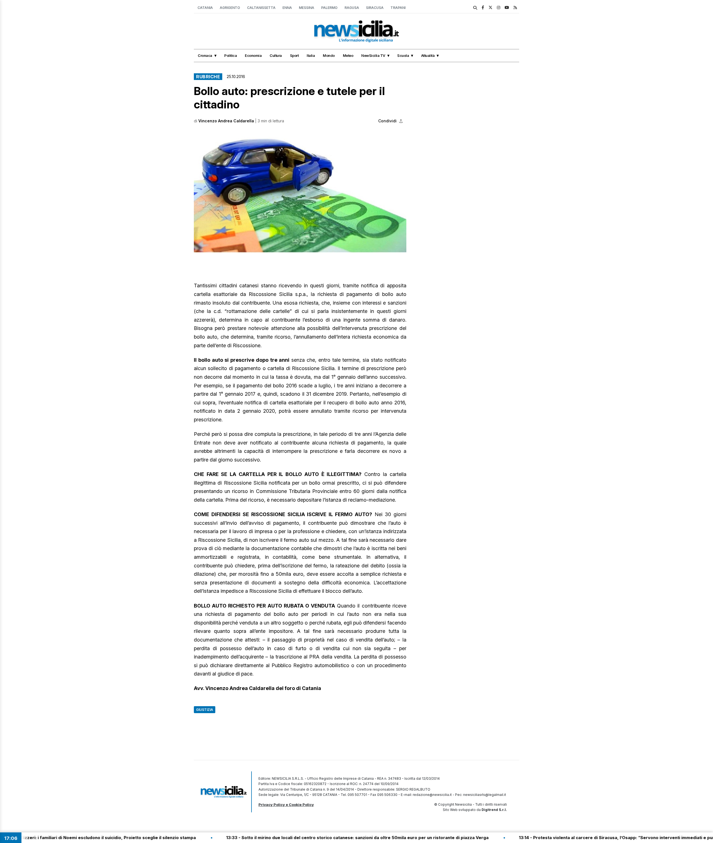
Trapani (398, 8)
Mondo (329, 55)
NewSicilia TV (373, 55)
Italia (311, 55)
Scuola (403, 55)
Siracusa (375, 8)
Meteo (348, 55)
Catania (205, 8)
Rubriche (208, 76)
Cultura (276, 55)
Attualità (428, 55)
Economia (253, 55)
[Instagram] (498, 7)
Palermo (329, 8)
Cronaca (205, 55)
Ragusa (352, 8)
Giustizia (204, 710)
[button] (300, 192)
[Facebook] (483, 7)
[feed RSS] (515, 7)
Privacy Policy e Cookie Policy (286, 804)
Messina (306, 8)
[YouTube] (507, 7)
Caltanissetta (261, 8)
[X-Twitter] (490, 7)
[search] (475, 8)
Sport (294, 55)
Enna (287, 8)
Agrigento (230, 8)
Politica (230, 55)
